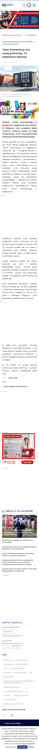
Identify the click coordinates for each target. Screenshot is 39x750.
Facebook (3, 715)
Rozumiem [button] (22, 747)
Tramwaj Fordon (20, 696)
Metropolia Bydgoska (7, 5)
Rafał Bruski (9, 677)
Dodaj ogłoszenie (12, 723)
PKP (30, 673)
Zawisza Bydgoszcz (12, 687)
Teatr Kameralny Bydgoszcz (16, 386)
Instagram (12, 715)
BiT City (7, 696)
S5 (27, 691)
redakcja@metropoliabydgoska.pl (12, 636)
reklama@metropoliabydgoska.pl (12, 643)
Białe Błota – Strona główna (16, 664)
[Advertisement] (19, 215)
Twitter (8, 715)
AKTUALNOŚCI (30, 35)
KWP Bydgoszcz (10, 700)
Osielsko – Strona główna (15, 673)
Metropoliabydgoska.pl (12, 35)
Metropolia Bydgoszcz (13, 704)
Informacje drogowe (24, 5)
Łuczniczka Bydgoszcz (13, 691)
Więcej (30, 747)
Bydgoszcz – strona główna (16, 660)
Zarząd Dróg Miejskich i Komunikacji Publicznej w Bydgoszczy (19, 682)
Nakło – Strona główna (14, 668)
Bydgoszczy (7, 125)
